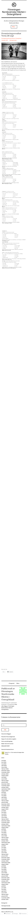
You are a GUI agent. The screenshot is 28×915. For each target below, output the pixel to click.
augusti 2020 (4, 864)
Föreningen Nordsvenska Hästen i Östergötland (14, 12)
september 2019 (5, 882)
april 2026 (4, 765)
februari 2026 (5, 769)
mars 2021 (4, 852)
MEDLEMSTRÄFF (5, 746)
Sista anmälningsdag (6, 741)
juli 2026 (3, 760)
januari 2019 (4, 896)
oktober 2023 (4, 807)
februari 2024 (5, 800)
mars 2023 (4, 817)
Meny (13, 26)
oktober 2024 (4, 787)
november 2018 (5, 897)
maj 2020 (3, 869)
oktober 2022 (4, 824)
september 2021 (5, 842)
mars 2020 (4, 872)
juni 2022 (3, 831)
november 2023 (5, 805)
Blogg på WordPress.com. (7, 911)
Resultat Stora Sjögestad (8, 736)
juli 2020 (3, 866)
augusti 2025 (4, 775)
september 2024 (5, 789)
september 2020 (5, 862)
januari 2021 (4, 856)
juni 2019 (3, 887)
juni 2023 (3, 812)
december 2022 (5, 820)
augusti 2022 (4, 827)
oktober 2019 (4, 881)
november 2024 (5, 785)
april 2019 (3, 891)
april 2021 (3, 851)
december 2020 (5, 857)
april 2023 (4, 815)
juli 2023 (3, 810)
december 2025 (5, 770)
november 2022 (5, 822)
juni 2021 (3, 847)
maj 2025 (3, 777)
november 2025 (5, 772)
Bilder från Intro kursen (7, 743)
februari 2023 (5, 819)
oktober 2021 (4, 841)
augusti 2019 (4, 884)
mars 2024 (4, 799)
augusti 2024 (4, 790)
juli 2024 (3, 792)
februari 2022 (5, 837)
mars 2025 (4, 779)
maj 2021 (3, 849)
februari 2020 (5, 874)
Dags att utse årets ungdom (8, 739)
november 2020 (5, 859)
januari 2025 (4, 782)
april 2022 (4, 834)
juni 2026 (3, 762)
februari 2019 (4, 894)
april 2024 (4, 797)
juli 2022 (3, 829)
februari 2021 (4, 854)
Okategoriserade (13, 40)
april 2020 (4, 871)
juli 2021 (3, 846)
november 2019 (5, 879)
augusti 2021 (4, 844)
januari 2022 (4, 839)
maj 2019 (3, 889)
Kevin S (7, 752)
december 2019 (5, 877)
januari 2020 (4, 876)
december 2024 (5, 784)
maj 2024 (3, 795)
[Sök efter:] (13, 725)
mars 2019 (4, 892)
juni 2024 (3, 794)
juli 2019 (3, 886)
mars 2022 (4, 836)
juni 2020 (3, 867)
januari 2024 (4, 802)
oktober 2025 (4, 774)
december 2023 (5, 804)
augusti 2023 (4, 809)
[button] (14, 91)
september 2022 (5, 825)
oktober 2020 (5, 861)
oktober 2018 (4, 899)
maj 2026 (3, 764)
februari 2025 (5, 780)
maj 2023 (3, 814)
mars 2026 (4, 767)
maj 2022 (3, 832)
